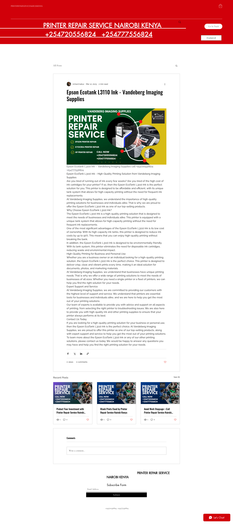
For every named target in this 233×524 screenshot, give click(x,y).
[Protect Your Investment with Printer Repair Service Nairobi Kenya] (72, 393)
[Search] (180, 22)
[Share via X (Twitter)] (74, 353)
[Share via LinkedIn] (81, 353)
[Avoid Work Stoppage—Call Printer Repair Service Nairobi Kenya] (160, 393)
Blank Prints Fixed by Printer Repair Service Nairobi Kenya (113, 410)
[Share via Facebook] (68, 353)
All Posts (57, 65)
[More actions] (164, 84)
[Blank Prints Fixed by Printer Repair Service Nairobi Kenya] (116, 393)
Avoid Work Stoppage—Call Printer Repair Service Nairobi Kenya (158, 410)
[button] (220, 6)
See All (177, 377)
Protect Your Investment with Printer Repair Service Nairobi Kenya (70, 410)
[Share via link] (87, 353)
